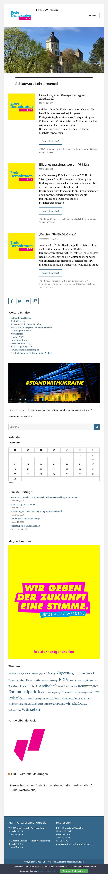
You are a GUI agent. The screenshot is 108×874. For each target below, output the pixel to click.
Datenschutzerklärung (21, 318)
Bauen (28, 673)
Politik (84, 284)
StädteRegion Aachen (21, 331)
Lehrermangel (82, 149)
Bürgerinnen (77, 281)
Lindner (76, 693)
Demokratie (33, 680)
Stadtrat (85, 698)
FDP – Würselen (49, 862)
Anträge (20, 673)
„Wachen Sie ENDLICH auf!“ (58, 234)
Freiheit (32, 686)
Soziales (43, 287)
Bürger (67, 281)
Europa (55, 681)
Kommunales (88, 686)
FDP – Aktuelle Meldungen (29, 774)
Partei (42, 152)
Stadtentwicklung (69, 698)
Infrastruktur (72, 686)
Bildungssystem (56, 281)
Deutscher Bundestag (21, 343)
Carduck (90, 673)
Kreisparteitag (69, 149)
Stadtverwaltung (16, 704)
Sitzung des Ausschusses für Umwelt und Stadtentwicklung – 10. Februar (44, 497)
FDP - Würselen (47, 10)
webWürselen (17, 334)
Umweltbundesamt (20, 340)
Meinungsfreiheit (85, 693)
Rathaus (24, 699)
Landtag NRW (17, 337)
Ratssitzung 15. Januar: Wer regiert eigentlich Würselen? (36, 511)
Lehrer (59, 284)
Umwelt (54, 704)
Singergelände (41, 699)
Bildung (44, 219)
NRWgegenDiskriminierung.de (25, 350)
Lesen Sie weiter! (50, 141)
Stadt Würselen (18, 321)
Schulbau (43, 222)
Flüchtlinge (82, 681)
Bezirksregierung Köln (21, 346)
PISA (78, 284)
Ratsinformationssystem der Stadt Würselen (31, 327)
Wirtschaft (72, 703)
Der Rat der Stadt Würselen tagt (25, 519)
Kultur (43, 692)
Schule (91, 284)
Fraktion (91, 680)
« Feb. (11, 483)
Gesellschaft (59, 219)
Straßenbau (30, 704)
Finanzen (72, 680)
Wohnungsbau (14, 710)
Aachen (12, 673)
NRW (96, 692)
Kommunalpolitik (54, 149)
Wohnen (83, 704)
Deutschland (46, 681)
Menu (95, 15)
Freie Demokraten (17, 686)
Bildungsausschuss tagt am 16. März (64, 164)
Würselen (49, 152)
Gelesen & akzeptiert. (74, 871)
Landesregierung (53, 693)
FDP (43, 149)
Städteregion (42, 703)
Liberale (94, 149)
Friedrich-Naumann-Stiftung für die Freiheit (31, 353)
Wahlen (61, 704)
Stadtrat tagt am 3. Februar (23, 504)
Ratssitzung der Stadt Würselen (25, 526)
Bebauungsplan (38, 673)
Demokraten (17, 680)
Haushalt (61, 686)
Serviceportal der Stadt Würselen (26, 324)
